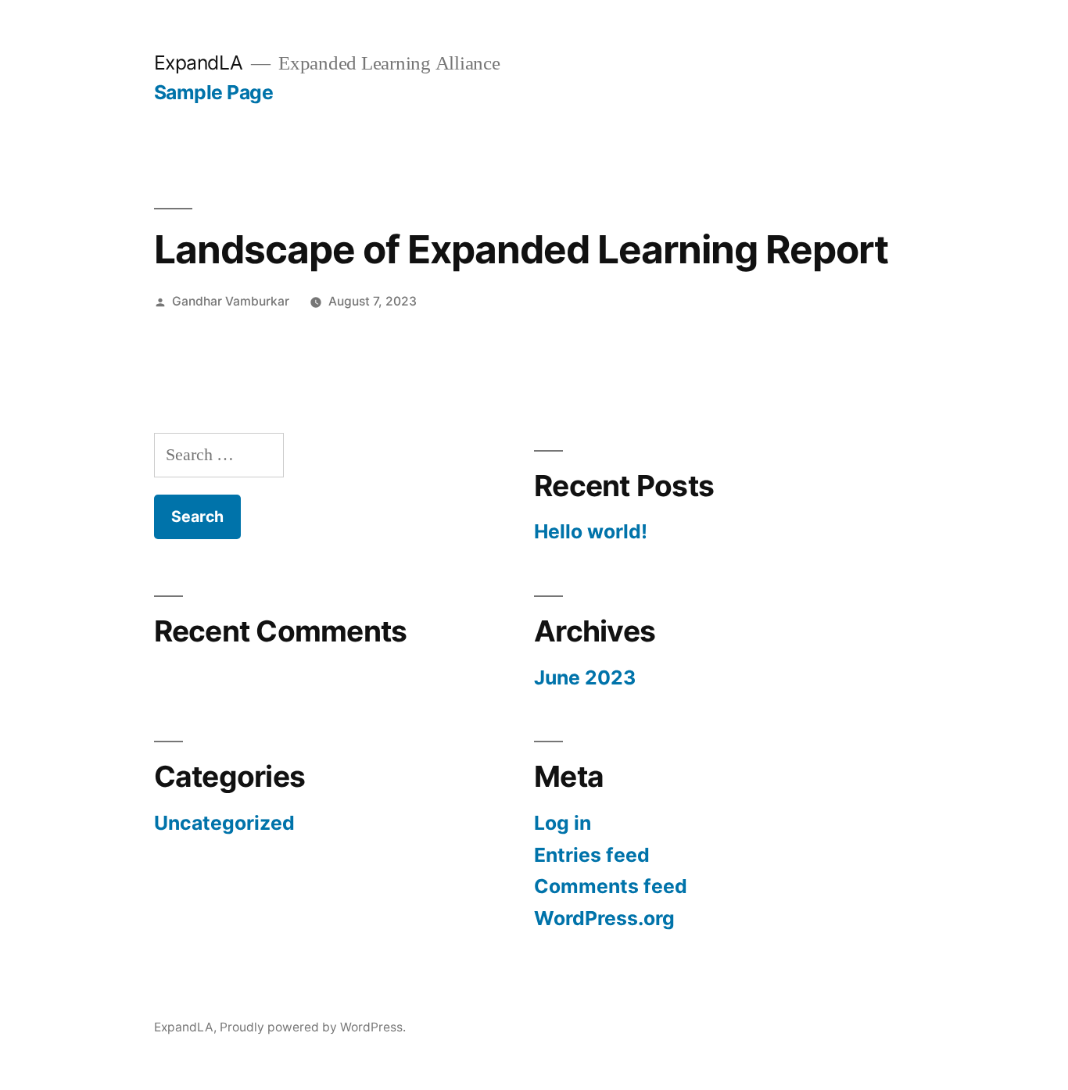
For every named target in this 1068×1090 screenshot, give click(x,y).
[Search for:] (219, 455)
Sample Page (214, 92)
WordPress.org (604, 918)
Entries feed (592, 855)
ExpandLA (198, 62)
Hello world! (590, 531)
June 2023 (585, 677)
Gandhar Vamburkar (230, 301)
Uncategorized (224, 822)
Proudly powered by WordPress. (313, 1027)
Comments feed (610, 886)
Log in (562, 822)
